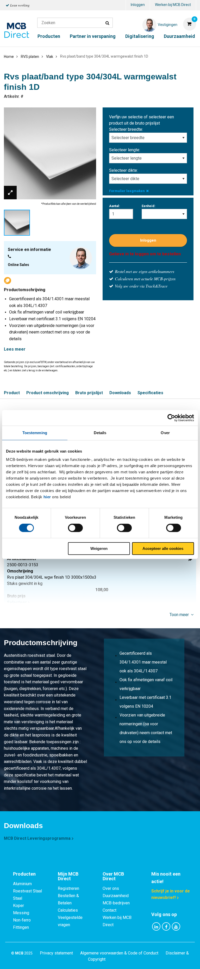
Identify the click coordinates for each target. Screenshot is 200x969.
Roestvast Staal (27, 891)
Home (9, 56)
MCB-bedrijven (116, 902)
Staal (17, 898)
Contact (109, 910)
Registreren (68, 888)
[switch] (75, 528)
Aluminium (22, 883)
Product (12, 392)
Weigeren (99, 548)
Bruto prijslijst (89, 392)
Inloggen (138, 5)
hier (47, 497)
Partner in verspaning (93, 36)
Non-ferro (22, 920)
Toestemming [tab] (34, 433)
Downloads (120, 392)
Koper (18, 905)
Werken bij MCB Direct (173, 5)
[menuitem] (138, 5)
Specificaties (150, 392)
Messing (21, 912)
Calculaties (68, 910)
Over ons (111, 888)
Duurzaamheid (179, 36)
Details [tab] (100, 433)
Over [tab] (165, 433)
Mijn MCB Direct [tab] (68, 876)
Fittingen (21, 927)
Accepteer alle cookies (162, 548)
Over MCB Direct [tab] (113, 876)
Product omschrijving (47, 392)
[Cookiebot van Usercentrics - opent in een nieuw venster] (171, 418)
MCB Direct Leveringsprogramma (37, 838)
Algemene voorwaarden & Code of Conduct (119, 953)
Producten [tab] (24, 874)
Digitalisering (139, 36)
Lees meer (15, 349)
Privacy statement (56, 953)
